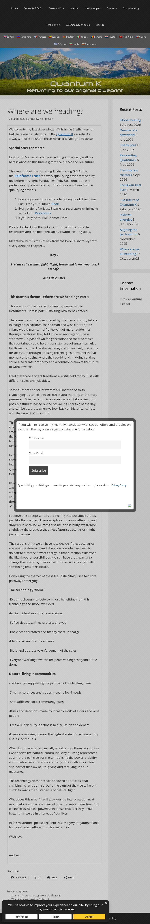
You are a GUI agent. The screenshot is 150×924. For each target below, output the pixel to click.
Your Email (36, 453)
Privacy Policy (119, 485)
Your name (36, 438)
